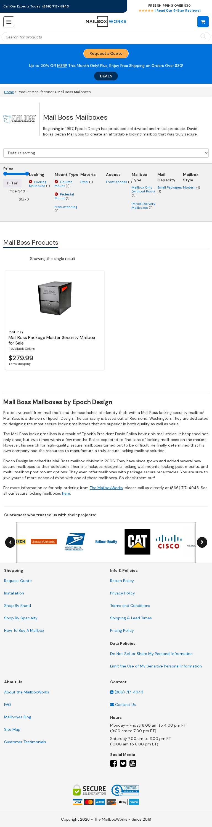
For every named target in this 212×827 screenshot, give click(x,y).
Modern (191, 187)
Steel (86, 182)
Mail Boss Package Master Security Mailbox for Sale (52, 340)
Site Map (12, 729)
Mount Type (66, 174)
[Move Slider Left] (10, 542)
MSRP (62, 65)
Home (9, 92)
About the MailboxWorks (26, 692)
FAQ (7, 704)
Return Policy (122, 580)
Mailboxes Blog (17, 716)
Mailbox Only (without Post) (143, 191)
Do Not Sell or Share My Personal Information (151, 653)
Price (8, 168)
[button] (203, 21)
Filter (12, 183)
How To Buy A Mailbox (24, 630)
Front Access (119, 182)
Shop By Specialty (21, 617)
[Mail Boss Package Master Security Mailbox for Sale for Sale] (54, 298)
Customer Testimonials (25, 741)
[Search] (203, 36)
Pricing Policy (122, 630)
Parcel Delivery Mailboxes (143, 206)
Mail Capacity (166, 177)
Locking (36, 174)
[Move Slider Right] (202, 542)
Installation (14, 593)
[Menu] (8, 21)
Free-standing (66, 209)
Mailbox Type (139, 177)
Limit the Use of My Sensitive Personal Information (156, 666)
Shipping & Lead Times (131, 617)
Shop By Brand (17, 605)
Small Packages (169, 189)
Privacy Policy (122, 593)
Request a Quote (106, 53)
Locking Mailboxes (39, 184)
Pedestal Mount (64, 196)
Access (113, 174)
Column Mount (63, 184)
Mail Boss (16, 332)
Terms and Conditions (130, 605)
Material (88, 174)
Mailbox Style (190, 177)
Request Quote (18, 580)
